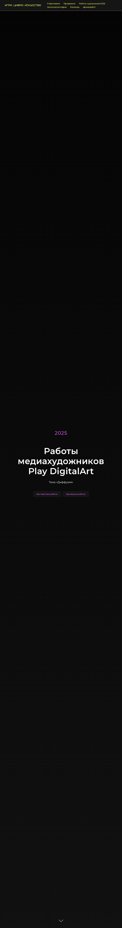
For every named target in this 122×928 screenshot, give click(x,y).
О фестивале (53, 4)
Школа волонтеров (56, 7)
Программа (69, 4)
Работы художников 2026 (92, 4)
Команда (74, 7)
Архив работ (89, 7)
